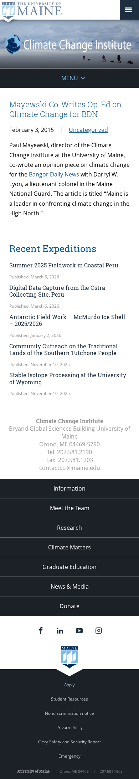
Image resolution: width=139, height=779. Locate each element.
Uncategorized (88, 130)
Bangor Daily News (54, 174)
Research (69, 528)
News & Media (70, 586)
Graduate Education (69, 567)
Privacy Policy (69, 727)
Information (69, 488)
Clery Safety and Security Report (69, 742)
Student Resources (69, 699)
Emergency (69, 756)
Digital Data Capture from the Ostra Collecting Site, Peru (57, 291)
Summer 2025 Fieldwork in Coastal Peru (63, 265)
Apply (69, 685)
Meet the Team (69, 508)
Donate (69, 606)
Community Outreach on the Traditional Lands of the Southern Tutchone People (63, 349)
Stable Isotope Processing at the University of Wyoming (67, 378)
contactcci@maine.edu (69, 468)
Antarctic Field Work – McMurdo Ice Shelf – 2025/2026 (67, 320)
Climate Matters (69, 547)
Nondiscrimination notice (69, 713)
